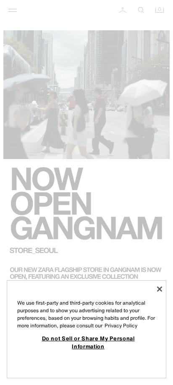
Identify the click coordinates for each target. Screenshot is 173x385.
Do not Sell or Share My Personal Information (88, 342)
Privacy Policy (121, 325)
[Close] (160, 289)
